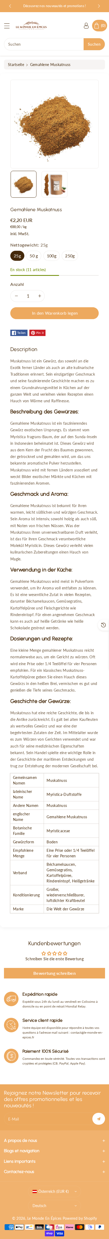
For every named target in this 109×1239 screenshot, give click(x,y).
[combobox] (54, 44)
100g (51, 255)
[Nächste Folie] (99, 6)
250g (70, 255)
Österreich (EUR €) (53, 1191)
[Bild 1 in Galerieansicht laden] (23, 184)
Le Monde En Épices (44, 1218)
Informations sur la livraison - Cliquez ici (54, 6)
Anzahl (17, 284)
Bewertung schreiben (54, 973)
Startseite (16, 64)
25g (17, 255)
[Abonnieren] (98, 1119)
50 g (34, 255)
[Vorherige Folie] (10, 6)
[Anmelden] (86, 25)
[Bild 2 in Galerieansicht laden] (54, 184)
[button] (9, 25)
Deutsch (39, 1205)
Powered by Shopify (80, 1218)
